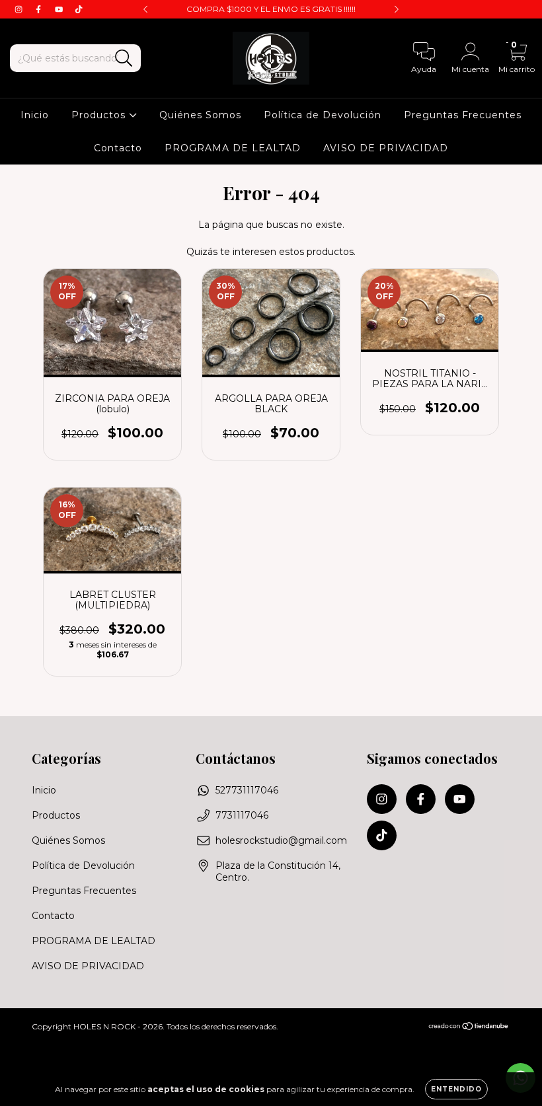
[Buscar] (123, 58)
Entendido (456, 1089)
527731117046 (246, 790)
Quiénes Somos (200, 115)
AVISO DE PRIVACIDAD (385, 148)
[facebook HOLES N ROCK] (40, 9)
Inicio (34, 115)
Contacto (118, 148)
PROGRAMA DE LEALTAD (233, 148)
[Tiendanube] (469, 1028)
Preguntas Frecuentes (463, 115)
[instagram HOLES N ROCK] (20, 9)
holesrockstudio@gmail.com (281, 840)
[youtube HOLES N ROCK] (60, 9)
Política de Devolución (322, 115)
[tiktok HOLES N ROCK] (78, 9)
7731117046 (241, 815)
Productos (100, 115)
